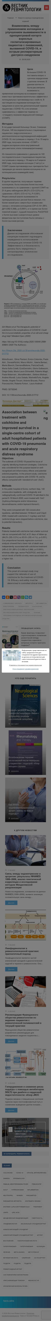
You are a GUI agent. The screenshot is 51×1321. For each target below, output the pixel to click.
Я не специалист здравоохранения (25, 669)
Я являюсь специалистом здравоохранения (25, 665)
